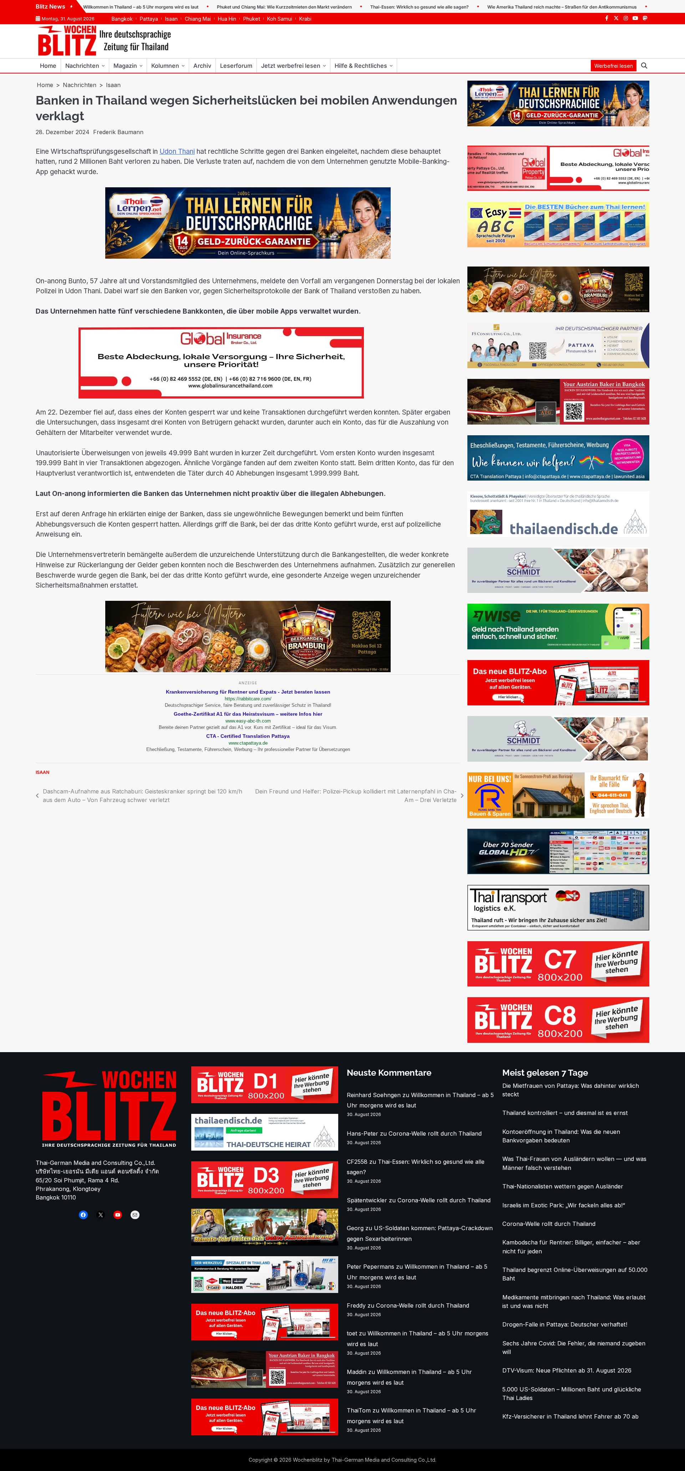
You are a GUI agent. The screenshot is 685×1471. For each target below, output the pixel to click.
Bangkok (122, 19)
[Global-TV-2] (558, 872)
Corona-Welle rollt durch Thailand (435, 1133)
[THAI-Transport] (558, 928)
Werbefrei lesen (613, 66)
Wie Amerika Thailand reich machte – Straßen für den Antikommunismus (522, 7)
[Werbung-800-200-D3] (264, 1195)
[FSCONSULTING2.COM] (558, 366)
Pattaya (149, 19)
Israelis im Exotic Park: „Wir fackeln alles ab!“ (563, 1205)
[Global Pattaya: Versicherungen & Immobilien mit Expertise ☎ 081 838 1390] (558, 188)
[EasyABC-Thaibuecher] (558, 245)
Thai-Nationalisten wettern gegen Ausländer (562, 1186)
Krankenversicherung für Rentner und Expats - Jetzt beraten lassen (248, 692)
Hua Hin (227, 19)
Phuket (251, 19)
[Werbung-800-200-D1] (264, 1101)
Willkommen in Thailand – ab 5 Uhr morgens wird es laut (100, 7)
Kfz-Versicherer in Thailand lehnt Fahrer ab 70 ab (570, 1416)
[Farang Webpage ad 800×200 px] (558, 422)
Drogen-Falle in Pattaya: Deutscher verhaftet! (564, 1324)
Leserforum (236, 65)
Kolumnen (165, 65)
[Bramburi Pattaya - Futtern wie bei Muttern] (248, 670)
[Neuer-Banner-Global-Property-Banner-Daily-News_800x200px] (248, 396)
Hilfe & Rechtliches (361, 65)
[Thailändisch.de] (264, 1148)
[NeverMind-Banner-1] (558, 590)
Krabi (305, 19)
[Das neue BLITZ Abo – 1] (558, 703)
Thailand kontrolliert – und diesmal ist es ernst (565, 1112)
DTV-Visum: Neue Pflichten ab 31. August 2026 (566, 1370)
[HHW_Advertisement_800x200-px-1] (264, 1290)
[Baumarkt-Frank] (558, 816)
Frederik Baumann (118, 132)
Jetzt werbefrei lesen (290, 65)
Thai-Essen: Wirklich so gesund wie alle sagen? (379, 7)
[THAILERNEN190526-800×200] (248, 256)
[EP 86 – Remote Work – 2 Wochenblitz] (264, 1243)
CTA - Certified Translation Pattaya (248, 736)
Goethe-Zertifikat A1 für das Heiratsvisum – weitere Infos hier (248, 714)
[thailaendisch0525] (558, 534)
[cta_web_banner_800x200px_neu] (558, 478)
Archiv (202, 65)
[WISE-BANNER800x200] (558, 647)
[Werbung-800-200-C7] (558, 984)
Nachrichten (82, 65)
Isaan (171, 19)
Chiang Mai (198, 19)
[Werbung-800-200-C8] (558, 1040)
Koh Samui (279, 19)
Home (48, 65)
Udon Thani (177, 151)
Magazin (125, 65)
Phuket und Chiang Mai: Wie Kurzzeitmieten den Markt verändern (244, 7)
